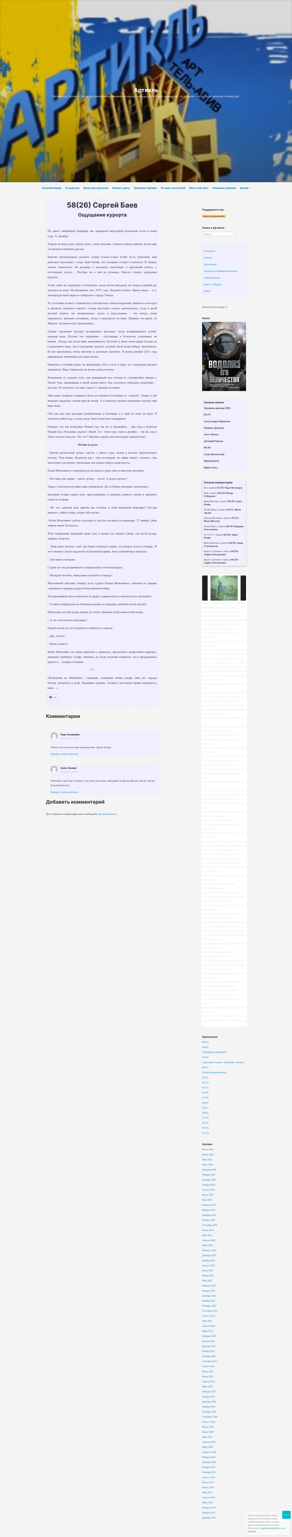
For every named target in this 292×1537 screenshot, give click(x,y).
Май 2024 (207, 1235)
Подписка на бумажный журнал (220, 270)
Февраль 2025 (209, 1204)
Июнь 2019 (208, 1487)
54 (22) (205, 1132)
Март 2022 (207, 1330)
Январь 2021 (208, 1396)
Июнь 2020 (208, 1431)
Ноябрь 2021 (208, 1351)
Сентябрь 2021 (209, 1361)
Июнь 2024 (208, 1230)
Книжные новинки (224, 188)
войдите (252, 1531)
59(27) (205, 1107)
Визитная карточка (95, 188)
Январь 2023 (208, 1290)
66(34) (205, 1067)
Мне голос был (198, 188)
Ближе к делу (121, 188)
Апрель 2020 (208, 1441)
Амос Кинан (211, 434)
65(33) (205, 1077)
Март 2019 (207, 1502)
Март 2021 (207, 1386)
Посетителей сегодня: (214, 306)
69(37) (207, 414)
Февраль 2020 (209, 1452)
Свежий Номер (51, 188)
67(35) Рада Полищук (229, 487)
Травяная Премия (145, 188)
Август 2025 (208, 1189)
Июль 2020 (208, 1426)
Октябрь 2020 (209, 1411)
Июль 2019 (208, 1482)
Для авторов (210, 264)
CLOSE (286, 1515)
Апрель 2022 (208, 1325)
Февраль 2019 (209, 1507)
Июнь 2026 (208, 1154)
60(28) (205, 1102)
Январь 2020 (208, 1457)
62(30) (205, 1092)
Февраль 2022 (209, 1335)
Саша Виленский (214, 454)
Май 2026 (207, 1159)
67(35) (205, 1057)
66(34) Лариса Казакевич (221, 552)
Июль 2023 (208, 1270)
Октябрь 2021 (209, 1356)
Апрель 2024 (208, 1240)
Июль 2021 (208, 1371)
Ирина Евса (211, 467)
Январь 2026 (208, 1174)
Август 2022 (208, 1315)
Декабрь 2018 (209, 1517)
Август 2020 (208, 1421)
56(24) (205, 1122)
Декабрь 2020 (209, 1401)
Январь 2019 (208, 1512)
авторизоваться (107, 814)
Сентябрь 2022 (209, 1310)
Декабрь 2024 (209, 1215)
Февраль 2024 (209, 1250)
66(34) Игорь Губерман (218, 494)
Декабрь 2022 (209, 1295)
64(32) (205, 1082)
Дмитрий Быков (213, 441)
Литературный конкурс (214, 1072)
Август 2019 (208, 1477)
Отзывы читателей (173, 188)
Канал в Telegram (213, 284)
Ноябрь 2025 (208, 1184)
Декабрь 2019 (209, 1462)
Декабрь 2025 (209, 1179)
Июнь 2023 (208, 1275)
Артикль (146, 89)
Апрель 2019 (208, 1497)
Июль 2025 (208, 1194)
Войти (207, 291)
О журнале (72, 188)
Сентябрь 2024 (209, 1225)
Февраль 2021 (209, 1391)
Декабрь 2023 (209, 1255)
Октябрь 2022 (209, 1305)
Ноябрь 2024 (208, 1220)
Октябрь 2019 (209, 1472)
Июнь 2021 (208, 1376)
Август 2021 (208, 1366)
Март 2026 (207, 1164)
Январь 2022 (208, 1341)
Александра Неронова (217, 421)
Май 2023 (207, 1280)
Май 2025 (207, 1199)
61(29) (205, 1097)
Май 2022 (207, 1320)
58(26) (205, 1112)
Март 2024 (207, 1245)
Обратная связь (212, 277)
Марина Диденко (214, 428)
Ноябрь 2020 (208, 1406)
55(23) (205, 1127)
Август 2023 (208, 1265)
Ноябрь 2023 (208, 1260)
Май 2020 (207, 1436)
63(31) (205, 1087)
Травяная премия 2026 (217, 408)
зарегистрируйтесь (270, 1528)
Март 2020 (207, 1446)
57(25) (205, 1117)
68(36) (207, 447)
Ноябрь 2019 (208, 1467)
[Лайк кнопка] (50, 697)
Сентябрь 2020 (209, 1416)
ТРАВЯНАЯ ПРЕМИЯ (214, 1052)
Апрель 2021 (208, 1381)
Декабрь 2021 (209, 1346)
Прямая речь (211, 461)
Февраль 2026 (209, 1169)
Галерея (208, 257)
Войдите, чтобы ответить (64, 754)
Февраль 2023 (209, 1285)
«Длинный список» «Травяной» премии (223, 1062)
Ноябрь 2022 (208, 1300)
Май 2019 (207, 1492)
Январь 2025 (208, 1209)
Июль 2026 (208, 1149)
